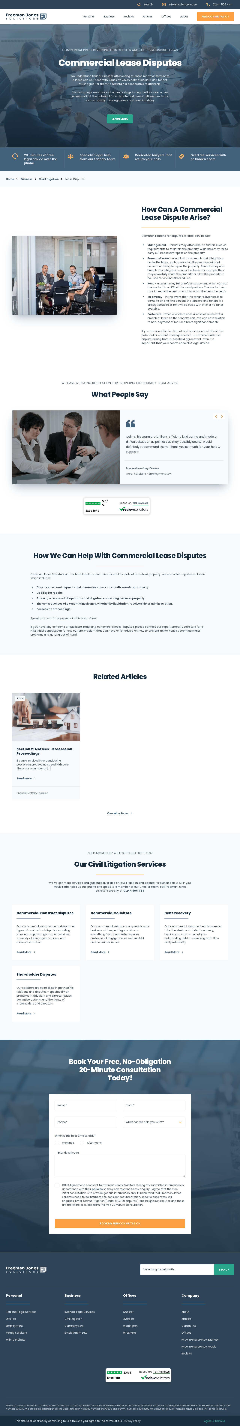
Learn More (120, 119)
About (184, 16)
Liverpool (128, 1319)
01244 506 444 (222, 4)
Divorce (11, 1319)
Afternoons (94, 1143)
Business (109, 16)
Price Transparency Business (200, 1340)
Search (148, 4)
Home (10, 179)
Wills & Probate (16, 1340)
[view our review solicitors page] (120, 506)
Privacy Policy (132, 1421)
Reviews (129, 16)
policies (97, 1189)
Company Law (73, 1326)
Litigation (43, 793)
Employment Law (75, 1333)
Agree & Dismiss (214, 1421)
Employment (14, 1326)
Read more (24, 778)
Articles (147, 16)
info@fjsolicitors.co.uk (183, 4)
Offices (166, 16)
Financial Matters (26, 793)
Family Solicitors (16, 1333)
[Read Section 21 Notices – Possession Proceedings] (46, 746)
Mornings (68, 1143)
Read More (24, 952)
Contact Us (189, 1326)
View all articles (118, 813)
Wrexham (129, 1333)
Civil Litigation (49, 179)
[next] (222, 416)
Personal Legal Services (21, 1312)
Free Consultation (215, 16)
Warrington (130, 1326)
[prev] (216, 416)
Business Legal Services (79, 1312)
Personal (88, 16)
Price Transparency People (199, 1346)
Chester (128, 1312)
